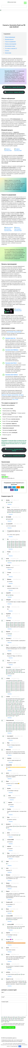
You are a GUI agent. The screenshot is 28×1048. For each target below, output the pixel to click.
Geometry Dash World (11, 363)
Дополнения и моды (10, 46)
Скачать (7, 50)
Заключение (8, 53)
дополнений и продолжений (14, 331)
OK (19, 1046)
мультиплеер (15, 395)
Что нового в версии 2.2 (11, 48)
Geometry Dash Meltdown (11, 350)
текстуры (21, 395)
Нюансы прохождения (10, 44)
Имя (2, 992)
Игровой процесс (9, 39)
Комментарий (4, 1001)
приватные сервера (6, 395)
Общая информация (10, 37)
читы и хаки (15, 399)
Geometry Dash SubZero (11, 374)
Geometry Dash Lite (10, 338)
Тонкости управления (10, 41)
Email (3, 997)
